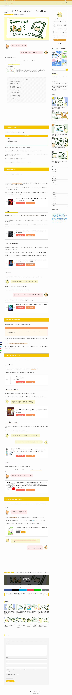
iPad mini (13, 89)
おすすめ (54, 176)
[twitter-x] (64, 0)
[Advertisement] (26, 113)
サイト (7, 665)
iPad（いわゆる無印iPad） (16, 87)
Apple (38, 572)
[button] (8, 590)
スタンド (13, 98)
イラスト (12, 14)
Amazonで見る (30, 235)
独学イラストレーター (28, 572)
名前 (7, 657)
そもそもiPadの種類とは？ (15, 81)
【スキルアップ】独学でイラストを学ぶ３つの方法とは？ (59, 90)
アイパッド (34, 572)
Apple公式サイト (35, 520)
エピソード (55, 169)
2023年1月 (54, 205)
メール (7, 661)
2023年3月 (54, 201)
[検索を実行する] (67, 70)
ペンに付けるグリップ (16, 96)
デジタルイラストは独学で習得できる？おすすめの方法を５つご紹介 (59, 87)
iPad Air (13, 86)
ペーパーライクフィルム (16, 95)
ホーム (32, 691)
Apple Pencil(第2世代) (20, 377)
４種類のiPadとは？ (14, 83)
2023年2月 (54, 203)
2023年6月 (54, 194)
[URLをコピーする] (45, 590)
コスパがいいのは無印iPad (15, 90)
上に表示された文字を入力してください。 (13, 674)
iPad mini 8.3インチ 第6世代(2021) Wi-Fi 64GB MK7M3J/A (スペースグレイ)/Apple (31, 304)
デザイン (54, 178)
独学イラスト (7, 14)
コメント (8, 643)
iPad (41, 572)
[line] (65, 0)
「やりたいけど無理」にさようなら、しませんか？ (59, 84)
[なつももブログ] (9, 3)
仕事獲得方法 (55, 180)
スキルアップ (55, 184)
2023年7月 (54, 192)
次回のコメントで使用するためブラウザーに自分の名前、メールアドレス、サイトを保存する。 (23, 669)
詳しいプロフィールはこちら (60, 39)
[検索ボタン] (66, 3)
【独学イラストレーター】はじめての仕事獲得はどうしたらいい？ (59, 81)
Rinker (20, 530)
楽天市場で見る (20, 235)
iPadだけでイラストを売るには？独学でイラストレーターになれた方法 (59, 77)
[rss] (67, 0)
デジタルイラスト (45, 572)
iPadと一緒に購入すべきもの (15, 92)
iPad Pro (13, 84)
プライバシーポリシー (37, 691)
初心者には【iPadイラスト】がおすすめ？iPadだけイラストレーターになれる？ (31, 69)
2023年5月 (54, 196)
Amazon (23, 532)
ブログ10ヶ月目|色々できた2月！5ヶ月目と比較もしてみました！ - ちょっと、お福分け (59, 221)
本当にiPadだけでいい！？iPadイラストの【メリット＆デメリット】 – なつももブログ (59, 215)
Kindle (18, 532)
